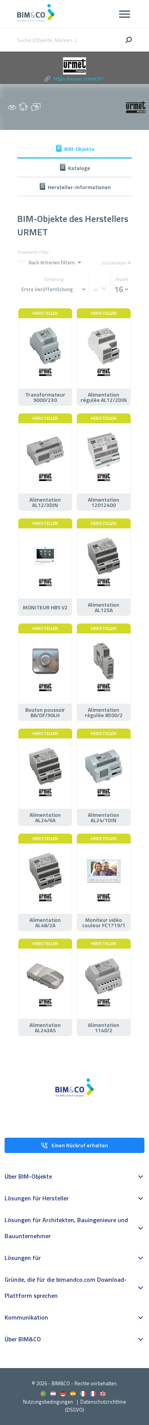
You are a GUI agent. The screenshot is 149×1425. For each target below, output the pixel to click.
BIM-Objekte (79, 149)
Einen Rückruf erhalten (80, 1145)
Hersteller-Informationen (79, 187)
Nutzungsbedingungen (48, 1402)
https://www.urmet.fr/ (78, 78)
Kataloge (79, 168)
